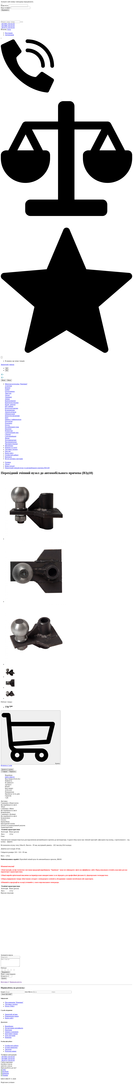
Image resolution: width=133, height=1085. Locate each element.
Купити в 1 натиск (7, 769)
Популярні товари (11, 1034)
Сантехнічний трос (12, 432)
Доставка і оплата (11, 1004)
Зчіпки (7, 399)
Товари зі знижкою (11, 1032)
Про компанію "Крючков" (14, 1002)
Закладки (8, 1049)
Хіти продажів (10, 1035)
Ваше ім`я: (4, 5)
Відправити (5, 10)
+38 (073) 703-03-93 (8, 27)
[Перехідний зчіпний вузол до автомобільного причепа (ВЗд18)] (36, 539)
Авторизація (9, 35)
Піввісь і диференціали (13, 419)
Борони (7, 388)
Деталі (7, 395)
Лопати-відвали (10, 412)
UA (7, 368)
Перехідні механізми (12, 416)
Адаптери (8, 386)
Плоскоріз (8, 423)
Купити (4, 978)
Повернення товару (12, 1016)
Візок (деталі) (10, 466)
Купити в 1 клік (6, 765)
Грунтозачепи (10, 391)
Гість (9, 29)
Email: (3, 992)
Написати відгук (16, 982)
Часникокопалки (11, 442)
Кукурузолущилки (11, 408)
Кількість (4, 976)
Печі (6, 417)
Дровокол (8, 397)
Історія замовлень (11, 1047)
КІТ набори (9, 406)
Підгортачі (8, 421)
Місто (30, 992)
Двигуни (8, 393)
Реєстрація (8, 33)
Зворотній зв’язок (11, 1014)
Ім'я (26, 992)
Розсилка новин (10, 1051)
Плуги (7, 425)
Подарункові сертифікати (14, 1028)
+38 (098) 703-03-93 (8, 26)
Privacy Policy (10, 1006)
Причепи (8, 429)
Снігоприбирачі (10, 436)
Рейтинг (4, 968)
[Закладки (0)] (66, 355)
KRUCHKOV (10, 777)
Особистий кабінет (11, 1045)
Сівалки (8, 434)
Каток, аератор (10, 404)
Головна (8, 462)
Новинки (8, 1037)
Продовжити (5, 972)
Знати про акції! (7, 994)
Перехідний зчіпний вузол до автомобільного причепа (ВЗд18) (27, 468)
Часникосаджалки (11, 444)
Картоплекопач (10, 401)
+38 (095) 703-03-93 (8, 24)
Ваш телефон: (6, 8)
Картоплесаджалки (11, 403)
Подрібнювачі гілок (12, 427)
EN (7, 370)
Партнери (8, 1030)
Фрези (7, 438)
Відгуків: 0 (5, 982)
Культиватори (10, 410)
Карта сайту (9, 1018)
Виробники (9, 1026)
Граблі (7, 389)
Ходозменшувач (10, 440)
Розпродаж (9, 431)
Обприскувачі (10, 414)
